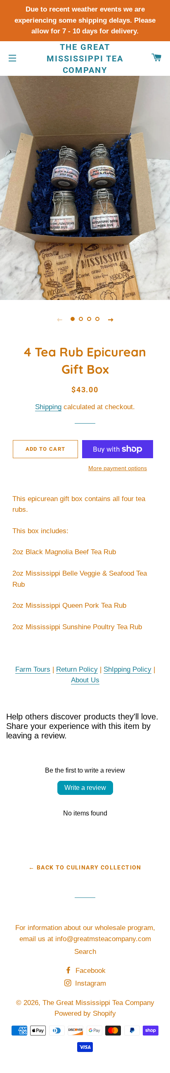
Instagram (89, 983)
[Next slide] (111, 319)
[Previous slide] (59, 319)
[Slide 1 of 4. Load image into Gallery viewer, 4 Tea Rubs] (72, 319)
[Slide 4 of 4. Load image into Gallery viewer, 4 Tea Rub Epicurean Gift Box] (97, 319)
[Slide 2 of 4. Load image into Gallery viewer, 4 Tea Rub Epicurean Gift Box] (81, 319)
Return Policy (77, 669)
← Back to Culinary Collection (85, 867)
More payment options (117, 468)
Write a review (85, 787)
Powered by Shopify (85, 1013)
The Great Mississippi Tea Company (85, 58)
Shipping (48, 407)
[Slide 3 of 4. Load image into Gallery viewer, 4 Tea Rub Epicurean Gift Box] (89, 319)
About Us (85, 680)
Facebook (89, 971)
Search (85, 952)
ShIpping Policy (127, 669)
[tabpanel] (85, 187)
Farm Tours (32, 669)
